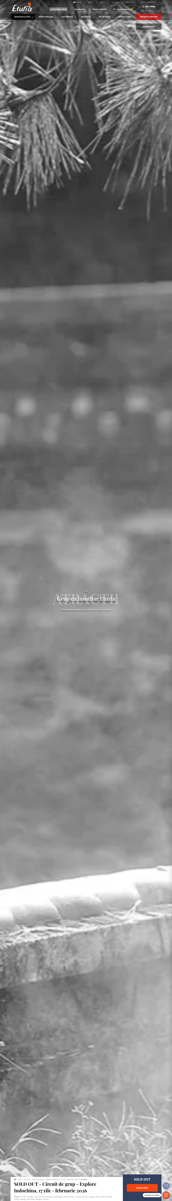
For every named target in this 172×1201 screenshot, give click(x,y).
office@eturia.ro (150, 11)
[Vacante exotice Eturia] (21, 7)
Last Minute (67, 17)
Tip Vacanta (104, 17)
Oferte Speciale (45, 17)
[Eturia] (15, 1179)
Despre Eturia (124, 17)
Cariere (90, 2)
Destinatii (86, 17)
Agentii (102, 2)
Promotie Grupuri (148, 17)
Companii (115, 2)
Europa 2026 (149, 26)
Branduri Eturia (22, 17)
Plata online (130, 2)
